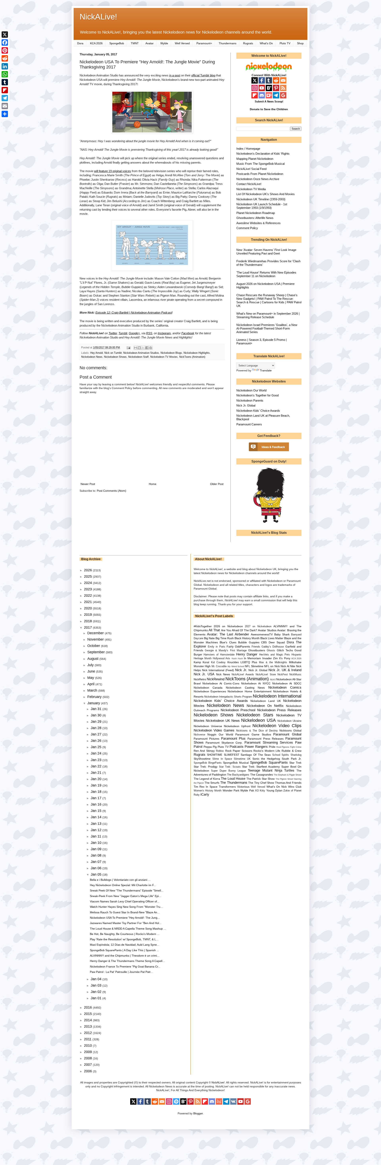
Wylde (164, 43)
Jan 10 (96, 843)
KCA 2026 (96, 43)
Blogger (198, 1113)
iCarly (204, 794)
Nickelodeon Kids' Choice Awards (258, 410)
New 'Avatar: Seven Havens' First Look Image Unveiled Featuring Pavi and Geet (266, 251)
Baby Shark (282, 634)
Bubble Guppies (248, 642)
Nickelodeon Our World (251, 390)
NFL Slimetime (254, 666)
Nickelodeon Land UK (265, 700)
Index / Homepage (248, 148)
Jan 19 (96, 785)
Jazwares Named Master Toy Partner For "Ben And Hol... (125, 923)
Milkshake (295, 662)
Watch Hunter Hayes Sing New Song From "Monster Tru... (126, 906)
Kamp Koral (201, 662)
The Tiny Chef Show (261, 782)
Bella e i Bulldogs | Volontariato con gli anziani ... (120, 879)
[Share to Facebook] (147, 348)
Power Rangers (256, 747)
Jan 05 (96, 874)
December (96, 633)
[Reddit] (5, 58)
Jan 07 (96, 862)
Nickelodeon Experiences (210, 691)
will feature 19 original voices (112, 171)
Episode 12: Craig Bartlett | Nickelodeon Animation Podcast (133, 312)
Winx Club (294, 786)
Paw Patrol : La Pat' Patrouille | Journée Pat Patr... (121, 971)
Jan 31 (96, 709)
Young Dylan (274, 790)
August (93, 659)
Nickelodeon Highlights (197, 353)
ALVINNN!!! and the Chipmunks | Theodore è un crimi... (124, 955)
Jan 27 (96, 734)
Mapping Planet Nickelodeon (254, 158)
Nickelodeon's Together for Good (257, 395)
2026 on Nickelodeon (228, 626)
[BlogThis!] (139, 348)
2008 (88, 1058)
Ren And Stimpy (204, 750)
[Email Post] (128, 347)
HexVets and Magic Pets (274, 654)
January (94, 703)
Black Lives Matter (271, 638)
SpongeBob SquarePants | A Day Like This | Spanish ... (124, 950)
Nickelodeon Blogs (171, 353)
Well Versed (182, 43)
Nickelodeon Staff (138, 357)
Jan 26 (96, 741)
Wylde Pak (247, 790)
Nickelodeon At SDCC (286, 683)
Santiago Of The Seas (256, 754)
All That (214, 630)
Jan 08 (96, 855)
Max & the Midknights (273, 662)
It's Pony (284, 658)
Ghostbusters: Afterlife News (254, 218)
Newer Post (88, 484)
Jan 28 (96, 728)
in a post (174, 75)
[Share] (5, 114)
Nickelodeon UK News (223, 721)
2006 (88, 1071)
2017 (88, 627)
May (91, 678)
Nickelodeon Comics (284, 687)
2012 (88, 1033)
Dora (80, 43)
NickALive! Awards (243, 674)
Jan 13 (96, 824)
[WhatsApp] (5, 74)
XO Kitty (260, 790)
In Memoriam (252, 658)
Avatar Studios (267, 630)
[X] (5, 35)
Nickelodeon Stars (254, 714)
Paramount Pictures (206, 738)
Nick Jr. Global (245, 405)
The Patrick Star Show (260, 778)
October (94, 646)
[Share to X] (143, 348)
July (91, 665)
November (96, 639)
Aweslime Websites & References (258, 223)
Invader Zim (270, 658)
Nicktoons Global (290, 730)
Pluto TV (285, 43)
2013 (88, 1026)
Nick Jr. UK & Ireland (284, 670)
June (91, 671)
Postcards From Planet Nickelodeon (259, 173)
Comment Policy (247, 228)
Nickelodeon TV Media (251, 189)
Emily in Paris (216, 646)
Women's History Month (208, 790)
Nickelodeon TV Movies (164, 357)
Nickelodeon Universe (208, 726)
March (92, 690)
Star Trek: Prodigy (205, 766)
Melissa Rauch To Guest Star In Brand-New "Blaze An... (125, 912)
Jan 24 (96, 753)
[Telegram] (5, 98)
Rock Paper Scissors (238, 750)
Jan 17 (96, 798)
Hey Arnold (96, 353)
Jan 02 (96, 992)
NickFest (282, 674)
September (96, 652)
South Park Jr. (291, 758)
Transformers (227, 786)
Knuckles (233, 662)
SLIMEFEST (231, 754)
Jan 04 (96, 979)
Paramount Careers (249, 424)
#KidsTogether (203, 626)
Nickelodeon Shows (115, 357)
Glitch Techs (285, 650)
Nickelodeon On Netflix (265, 706)
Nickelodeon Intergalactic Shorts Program (228, 696)
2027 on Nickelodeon (258, 626)
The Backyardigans (238, 774)
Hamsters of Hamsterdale (219, 654)
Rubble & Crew (291, 750)
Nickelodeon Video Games (214, 730)
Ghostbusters (256, 650)
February (95, 697)
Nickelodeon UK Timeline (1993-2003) (260, 199)
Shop (300, 43)
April (91, 684)
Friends (256, 646)
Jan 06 (96, 868)
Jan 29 (96, 722)
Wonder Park (231, 790)
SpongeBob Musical (236, 762)
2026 (88, 570)
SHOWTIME (214, 754)
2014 (88, 1020)
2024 (88, 583)
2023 (88, 589)
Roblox (220, 751)
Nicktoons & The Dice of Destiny (257, 730)
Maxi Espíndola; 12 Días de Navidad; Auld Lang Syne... (124, 944)
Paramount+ (204, 43)
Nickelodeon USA (258, 720)
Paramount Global (287, 734)
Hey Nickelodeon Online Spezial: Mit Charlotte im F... (123, 885)
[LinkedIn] (5, 66)
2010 (88, 1045)
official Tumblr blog (203, 75)
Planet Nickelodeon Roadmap (255, 213)
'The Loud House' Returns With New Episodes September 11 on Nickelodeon (266, 274)
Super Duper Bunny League (228, 770)
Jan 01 (96, 998)
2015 (88, 1014)
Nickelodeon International (277, 696)
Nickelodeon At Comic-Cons (220, 683)
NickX (273, 679)
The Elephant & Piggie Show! (287, 775)
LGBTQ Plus (249, 662)
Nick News (223, 674)
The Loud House (233, 779)
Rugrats (248, 43)
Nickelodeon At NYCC (255, 683)
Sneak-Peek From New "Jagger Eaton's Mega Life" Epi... (125, 896)
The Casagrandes (261, 774)
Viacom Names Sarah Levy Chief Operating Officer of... (124, 901)
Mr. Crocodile (219, 666)
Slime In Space (222, 758)
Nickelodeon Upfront (237, 726)
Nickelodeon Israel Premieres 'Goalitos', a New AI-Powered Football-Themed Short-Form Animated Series (266, 328)
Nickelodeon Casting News (245, 687)
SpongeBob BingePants (208, 762)
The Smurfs (212, 782)
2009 (88, 1052)
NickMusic (295, 674)
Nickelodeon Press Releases (279, 710)
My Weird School (236, 666)
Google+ (134, 333)
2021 (88, 602)
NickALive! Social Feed (251, 169)
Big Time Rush (225, 638)
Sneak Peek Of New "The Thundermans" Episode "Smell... (126, 890)
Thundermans (227, 43)
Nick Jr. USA (204, 674)
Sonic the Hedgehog (266, 758)
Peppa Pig (210, 746)
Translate (266, 370)
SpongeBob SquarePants (269, 762)
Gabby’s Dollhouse (273, 646)
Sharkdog (296, 755)
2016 (88, 1007)
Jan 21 (96, 773)
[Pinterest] (5, 50)
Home (152, 484)
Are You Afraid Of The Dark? (239, 630)
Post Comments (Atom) (111, 490)
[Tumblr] (5, 82)
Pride (272, 746)
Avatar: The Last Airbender (228, 634)
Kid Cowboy (218, 662)
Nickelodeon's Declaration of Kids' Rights (263, 153)
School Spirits (280, 755)
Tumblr (122, 333)
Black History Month (247, 638)
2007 (88, 1065)
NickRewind (215, 679)
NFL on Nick (272, 666)
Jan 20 (96, 779)
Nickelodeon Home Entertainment (249, 691)
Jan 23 (96, 760)
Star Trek (295, 762)
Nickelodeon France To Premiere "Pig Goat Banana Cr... (125, 966)
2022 (88, 595)
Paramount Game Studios (253, 734)
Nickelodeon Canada (208, 687)
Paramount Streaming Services (268, 742)
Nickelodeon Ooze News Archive (257, 179)
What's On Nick (277, 786)
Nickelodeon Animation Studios (141, 353)
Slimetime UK (242, 758)
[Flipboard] (5, 90)
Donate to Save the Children (269, 109)
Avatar (149, 43)
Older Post (216, 484)
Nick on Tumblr (113, 353)
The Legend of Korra (207, 778)
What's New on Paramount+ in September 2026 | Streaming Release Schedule (268, 315)
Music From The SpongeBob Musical (260, 163)
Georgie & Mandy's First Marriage (226, 650)
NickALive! (98, 16)
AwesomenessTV (262, 634)
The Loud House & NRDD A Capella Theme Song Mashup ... (128, 928)
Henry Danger (247, 654)
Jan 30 (96, 715)
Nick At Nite (288, 666)
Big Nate (209, 638)
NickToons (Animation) (192, 357)
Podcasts (236, 747)
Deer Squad (277, 642)
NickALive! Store (266, 674)
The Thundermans (233, 782)
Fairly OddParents (238, 646)
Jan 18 (96, 792)
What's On (266, 43)
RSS (149, 333)
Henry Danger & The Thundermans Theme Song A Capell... (127, 961)
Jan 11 (96, 836)
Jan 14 (96, 817)
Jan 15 (96, 811)
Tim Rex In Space (206, 786)
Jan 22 (96, 766)
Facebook (187, 333)
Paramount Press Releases (265, 738)
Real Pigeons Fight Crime (288, 747)
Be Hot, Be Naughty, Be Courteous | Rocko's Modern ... (124, 934)
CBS (264, 642)
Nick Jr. (241, 670)
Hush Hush (237, 658)
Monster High (202, 666)
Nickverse (199, 734)
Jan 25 (96, 747)
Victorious (243, 786)
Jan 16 (96, 804)
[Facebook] (5, 42)
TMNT (135, 43)
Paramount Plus (233, 738)
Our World (226, 734)
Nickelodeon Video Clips (277, 725)
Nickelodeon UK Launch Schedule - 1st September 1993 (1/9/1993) (261, 205)
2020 (88, 608)
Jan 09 (96, 849)
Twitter (113, 333)
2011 (88, 1039)
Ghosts (271, 650)
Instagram (164, 333)
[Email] (5, 106)
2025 (88, 576)
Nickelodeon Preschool (238, 710)
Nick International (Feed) (218, 670)
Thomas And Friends (288, 782)
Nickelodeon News (91, 357)
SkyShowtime (202, 758)
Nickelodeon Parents (249, 400)
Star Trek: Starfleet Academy (261, 766)
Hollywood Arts (221, 658)
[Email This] (136, 348)
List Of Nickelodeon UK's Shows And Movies (265, 194)
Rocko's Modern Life (266, 750)
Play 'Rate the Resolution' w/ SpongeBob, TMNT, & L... (124, 939)
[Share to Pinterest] (151, 348)
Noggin (211, 734)
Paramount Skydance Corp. (224, 742)
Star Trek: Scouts (230, 766)
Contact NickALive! (248, 184)
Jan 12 (96, 830)
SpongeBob (116, 43)
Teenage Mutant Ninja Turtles (271, 770)
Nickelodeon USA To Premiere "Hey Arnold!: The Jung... (125, 917)
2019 (88, 615)
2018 (88, 621)
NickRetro (200, 679)
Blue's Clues (228, 642)
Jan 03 (96, 985)
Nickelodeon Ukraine (289, 721)
